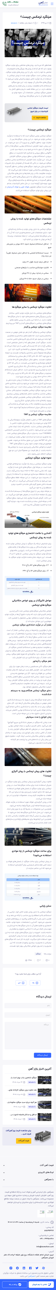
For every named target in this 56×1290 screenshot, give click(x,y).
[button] (10, 4)
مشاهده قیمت (40, 117)
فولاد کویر (25, 187)
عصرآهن (31, 1276)
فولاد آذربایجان (13, 187)
